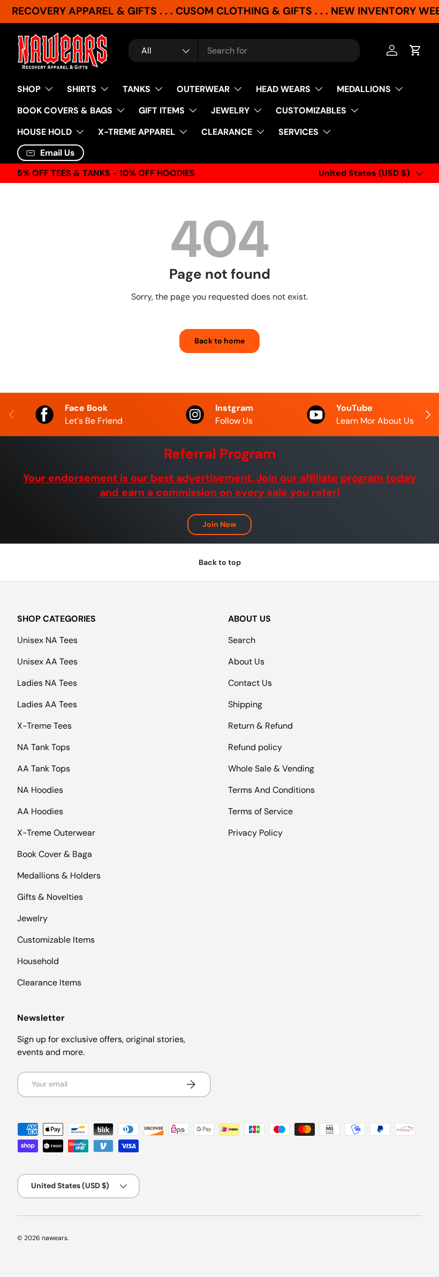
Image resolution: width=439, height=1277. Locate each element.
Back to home (219, 341)
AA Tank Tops (43, 768)
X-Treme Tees (44, 725)
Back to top (220, 562)
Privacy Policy (255, 832)
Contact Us (250, 683)
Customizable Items (56, 939)
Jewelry (32, 918)
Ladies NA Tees (47, 683)
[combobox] (244, 50)
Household (38, 961)
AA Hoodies (40, 811)
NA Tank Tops (43, 747)
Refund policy (255, 747)
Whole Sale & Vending (271, 768)
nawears (54, 1238)
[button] (415, 50)
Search (241, 640)
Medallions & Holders (59, 875)
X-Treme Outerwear (56, 832)
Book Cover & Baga (54, 854)
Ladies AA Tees (47, 704)
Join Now (219, 524)
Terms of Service (260, 811)
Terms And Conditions (271, 790)
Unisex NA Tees (47, 640)
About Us (246, 661)
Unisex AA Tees (47, 661)
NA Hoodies (40, 790)
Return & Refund (260, 725)
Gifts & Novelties (50, 897)
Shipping (245, 704)
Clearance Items (49, 982)
